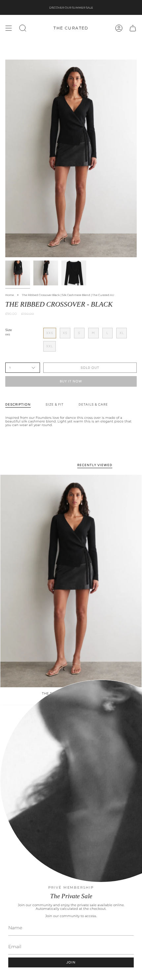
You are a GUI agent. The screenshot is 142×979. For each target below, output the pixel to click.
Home (9, 295)
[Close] (132, 715)
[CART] (133, 28)
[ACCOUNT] (119, 28)
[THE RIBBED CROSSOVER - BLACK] (71, 581)
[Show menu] (9, 28)
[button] (23, 28)
